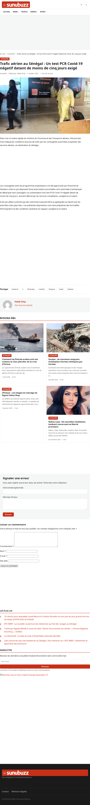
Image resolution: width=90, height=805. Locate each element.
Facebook (15, 289)
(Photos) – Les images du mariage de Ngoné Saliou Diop (19, 394)
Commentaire (7, 546)
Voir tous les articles (23, 305)
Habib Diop (21, 73)
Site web (4, 561)
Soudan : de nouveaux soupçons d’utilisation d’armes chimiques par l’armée (65, 361)
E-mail (3, 556)
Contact (5, 791)
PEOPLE (24, 12)
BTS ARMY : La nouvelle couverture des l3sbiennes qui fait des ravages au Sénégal (40, 624)
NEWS (15, 12)
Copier (61, 289)
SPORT (42, 12)
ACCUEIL (6, 12)
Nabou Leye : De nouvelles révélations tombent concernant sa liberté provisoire (66, 424)
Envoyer (8, 514)
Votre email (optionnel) (13, 487)
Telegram (52, 289)
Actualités (5, 59)
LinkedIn (42, 289)
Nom (3, 551)
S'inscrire (45, 667)
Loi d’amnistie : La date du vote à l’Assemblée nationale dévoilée (32, 636)
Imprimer (70, 289)
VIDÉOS (33, 12)
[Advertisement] (45, 32)
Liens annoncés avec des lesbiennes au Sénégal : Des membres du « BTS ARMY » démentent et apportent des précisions (46, 642)
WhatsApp (31, 289)
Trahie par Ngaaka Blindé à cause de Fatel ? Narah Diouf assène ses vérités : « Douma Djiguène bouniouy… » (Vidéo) (46, 630)
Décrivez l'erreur (10, 497)
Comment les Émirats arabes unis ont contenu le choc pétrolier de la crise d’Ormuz (20, 361)
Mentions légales (19, 791)
